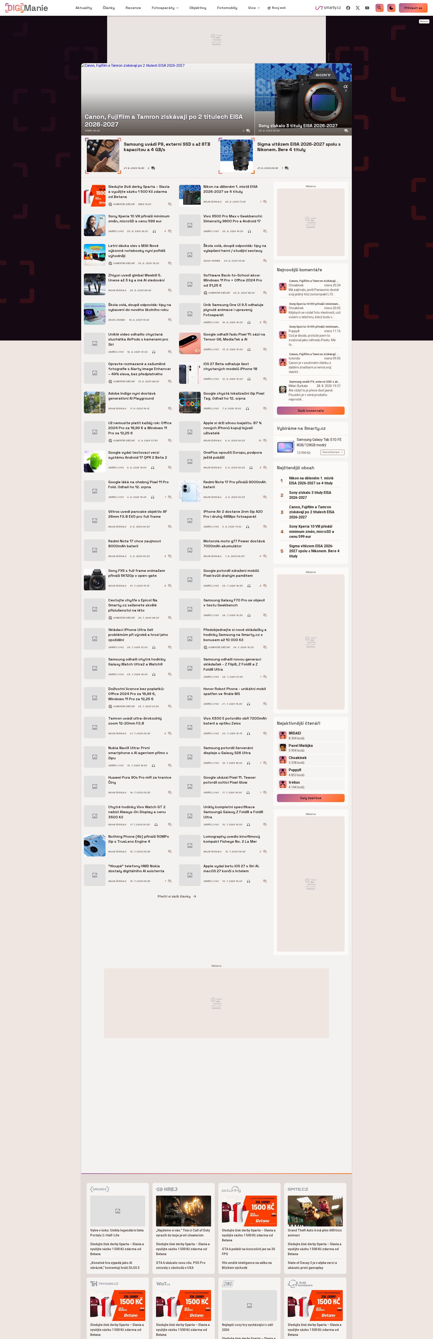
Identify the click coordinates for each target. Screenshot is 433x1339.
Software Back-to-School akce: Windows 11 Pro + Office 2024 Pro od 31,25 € (232, 280)
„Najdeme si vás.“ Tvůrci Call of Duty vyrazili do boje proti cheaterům (183, 1233)
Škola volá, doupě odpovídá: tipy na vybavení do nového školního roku (139, 307)
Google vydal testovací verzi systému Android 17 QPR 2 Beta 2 (137, 455)
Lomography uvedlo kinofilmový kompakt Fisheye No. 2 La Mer (231, 839)
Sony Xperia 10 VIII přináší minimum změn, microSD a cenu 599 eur (139, 218)
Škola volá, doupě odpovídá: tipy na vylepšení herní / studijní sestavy (234, 248)
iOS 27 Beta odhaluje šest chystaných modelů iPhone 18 (230, 366)
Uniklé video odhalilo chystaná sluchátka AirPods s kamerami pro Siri (138, 339)
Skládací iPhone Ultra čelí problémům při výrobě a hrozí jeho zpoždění (138, 634)
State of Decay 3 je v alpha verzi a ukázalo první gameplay (312, 1265)
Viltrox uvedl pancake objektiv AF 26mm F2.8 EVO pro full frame (137, 514)
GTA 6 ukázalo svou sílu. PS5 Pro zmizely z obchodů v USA (180, 1265)
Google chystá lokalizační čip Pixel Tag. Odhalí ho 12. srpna (233, 396)
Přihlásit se (413, 8)
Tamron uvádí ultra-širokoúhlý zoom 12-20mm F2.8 (135, 721)
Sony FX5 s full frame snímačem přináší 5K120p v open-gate (136, 573)
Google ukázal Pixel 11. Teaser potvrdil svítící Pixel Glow (229, 780)
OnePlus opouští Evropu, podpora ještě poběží (232, 455)
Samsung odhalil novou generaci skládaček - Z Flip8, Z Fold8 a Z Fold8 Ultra (232, 664)
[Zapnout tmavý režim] (391, 8)
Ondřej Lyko (115, 231)
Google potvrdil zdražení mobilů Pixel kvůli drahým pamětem (231, 573)
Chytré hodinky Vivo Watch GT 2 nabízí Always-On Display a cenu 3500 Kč (137, 812)
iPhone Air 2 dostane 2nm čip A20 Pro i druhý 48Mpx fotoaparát (233, 514)
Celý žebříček (311, 798)
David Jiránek (211, 261)
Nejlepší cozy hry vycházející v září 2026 (247, 1327)
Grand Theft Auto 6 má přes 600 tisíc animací (315, 1233)
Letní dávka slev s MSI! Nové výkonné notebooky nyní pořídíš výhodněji (136, 250)
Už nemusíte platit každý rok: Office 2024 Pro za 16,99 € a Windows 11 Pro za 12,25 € (140, 428)
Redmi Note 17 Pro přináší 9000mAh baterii (234, 484)
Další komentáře (311, 411)
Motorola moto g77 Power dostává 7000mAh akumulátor (234, 543)
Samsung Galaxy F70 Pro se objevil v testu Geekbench (234, 602)
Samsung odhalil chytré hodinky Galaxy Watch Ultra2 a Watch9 (137, 662)
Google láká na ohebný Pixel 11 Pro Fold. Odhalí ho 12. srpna (138, 484)
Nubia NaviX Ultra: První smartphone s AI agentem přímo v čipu (138, 752)
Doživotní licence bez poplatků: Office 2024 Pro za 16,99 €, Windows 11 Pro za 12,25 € (136, 693)
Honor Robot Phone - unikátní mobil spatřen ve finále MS (234, 691)
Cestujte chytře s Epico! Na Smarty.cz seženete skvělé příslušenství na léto (132, 605)
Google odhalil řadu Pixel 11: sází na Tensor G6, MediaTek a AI (234, 337)
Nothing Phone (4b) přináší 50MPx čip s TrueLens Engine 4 (138, 839)
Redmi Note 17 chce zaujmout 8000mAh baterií (134, 543)
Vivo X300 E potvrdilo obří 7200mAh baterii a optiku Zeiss (235, 721)
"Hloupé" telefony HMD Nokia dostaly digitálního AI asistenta (136, 868)
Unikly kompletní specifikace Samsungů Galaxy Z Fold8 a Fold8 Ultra (233, 812)
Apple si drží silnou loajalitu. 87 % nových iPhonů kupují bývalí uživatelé (232, 428)
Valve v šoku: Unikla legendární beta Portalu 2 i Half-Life (117, 1233)
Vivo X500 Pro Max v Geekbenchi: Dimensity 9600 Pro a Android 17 (233, 218)
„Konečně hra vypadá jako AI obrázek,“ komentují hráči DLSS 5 (115, 1265)
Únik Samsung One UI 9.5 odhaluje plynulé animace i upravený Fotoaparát (233, 309)
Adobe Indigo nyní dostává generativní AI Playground (132, 396)
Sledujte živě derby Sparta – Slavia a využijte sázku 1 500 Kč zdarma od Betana (139, 191)
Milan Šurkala (212, 201)
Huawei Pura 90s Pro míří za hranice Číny (139, 780)
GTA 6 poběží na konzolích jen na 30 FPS (248, 1251)
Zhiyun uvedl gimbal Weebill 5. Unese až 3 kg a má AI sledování (136, 278)
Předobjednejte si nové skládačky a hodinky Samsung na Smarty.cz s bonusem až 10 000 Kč (235, 634)
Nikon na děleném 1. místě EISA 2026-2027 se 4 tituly (230, 189)
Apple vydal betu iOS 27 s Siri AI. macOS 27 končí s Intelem (231, 868)
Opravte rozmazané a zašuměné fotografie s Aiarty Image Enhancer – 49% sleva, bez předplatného (139, 368)
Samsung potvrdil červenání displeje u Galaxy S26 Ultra (228, 750)
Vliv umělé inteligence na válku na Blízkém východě (247, 1265)
